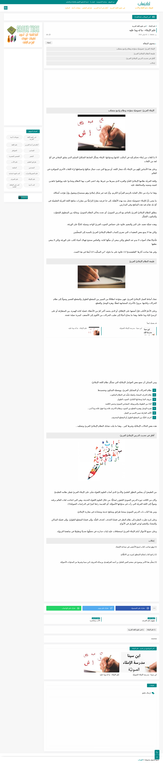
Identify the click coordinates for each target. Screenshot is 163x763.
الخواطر (14, 150)
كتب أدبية (32, 185)
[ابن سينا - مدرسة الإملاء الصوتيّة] (139, 662)
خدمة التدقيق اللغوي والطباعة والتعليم (77, 2)
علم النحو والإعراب (32, 173)
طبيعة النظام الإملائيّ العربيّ (144, 54)
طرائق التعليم (87, 8)
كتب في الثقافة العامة (14, 186)
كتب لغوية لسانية (14, 173)
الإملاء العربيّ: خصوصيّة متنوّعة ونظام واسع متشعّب (135, 49)
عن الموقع (111, 2)
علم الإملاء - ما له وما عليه (77, 328)
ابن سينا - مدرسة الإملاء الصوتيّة (131, 328)
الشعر (32, 156)
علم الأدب (14, 162)
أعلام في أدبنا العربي (101, 8)
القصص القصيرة (14, 156)
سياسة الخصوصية (101, 2)
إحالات (152, 63)
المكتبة (67, 8)
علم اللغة (14, 145)
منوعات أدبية (14, 137)
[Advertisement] (101, 89)
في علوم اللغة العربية (117, 8)
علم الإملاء (152, 26)
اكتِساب (140, 760)
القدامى (31, 150)
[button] (133, 608)
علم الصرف (14, 179)
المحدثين (32, 168)
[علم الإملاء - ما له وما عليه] (101, 662)
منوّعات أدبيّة (76, 8)
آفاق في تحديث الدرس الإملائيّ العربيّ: (140, 58)
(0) (47, 34)
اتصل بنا (92, 2)
